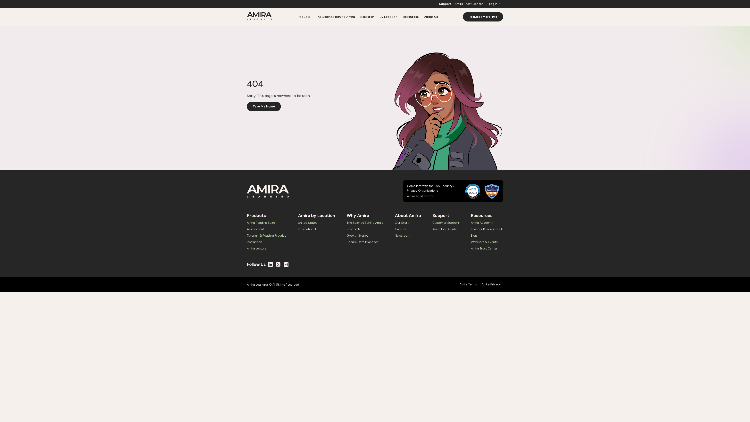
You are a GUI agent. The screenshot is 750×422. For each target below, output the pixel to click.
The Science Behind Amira (335, 17)
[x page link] (278, 264)
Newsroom (402, 235)
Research (353, 229)
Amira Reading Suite (261, 223)
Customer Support (445, 223)
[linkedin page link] (270, 264)
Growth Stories (357, 235)
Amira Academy (482, 223)
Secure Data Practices (363, 242)
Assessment (255, 229)
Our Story (402, 223)
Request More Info (483, 17)
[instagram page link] (286, 264)
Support (445, 4)
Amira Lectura (257, 248)
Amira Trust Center (468, 4)
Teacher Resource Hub (487, 229)
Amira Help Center (445, 229)
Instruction (254, 242)
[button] (494, 4)
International (307, 229)
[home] (259, 16)
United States (307, 223)
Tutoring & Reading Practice (266, 235)
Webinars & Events (484, 242)
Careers (400, 229)
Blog (474, 235)
